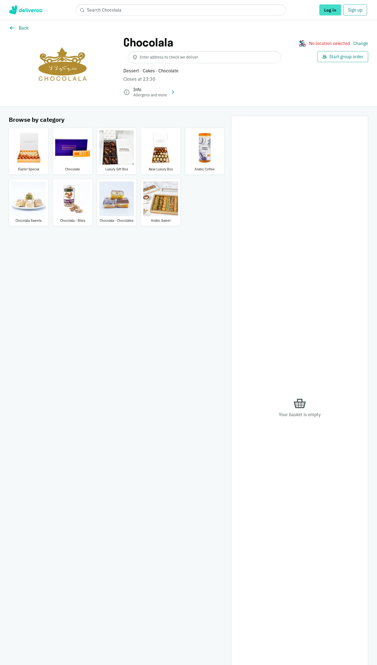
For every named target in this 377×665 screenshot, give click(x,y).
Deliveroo (25, 10)
